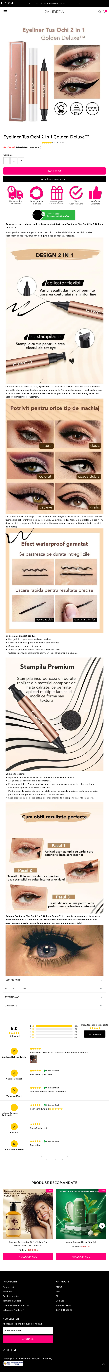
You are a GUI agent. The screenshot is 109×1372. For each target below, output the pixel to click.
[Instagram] (5, 3)
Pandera (25, 1358)
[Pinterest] (8, 3)
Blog (58, 1296)
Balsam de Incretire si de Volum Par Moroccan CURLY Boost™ (28, 1244)
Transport (7, 1291)
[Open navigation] (5, 11)
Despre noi (8, 1287)
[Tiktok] (12, 3)
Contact (60, 1301)
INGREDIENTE (13, 980)
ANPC (59, 1287)
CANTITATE (11, 1005)
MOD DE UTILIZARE (16, 988)
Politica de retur (11, 1296)
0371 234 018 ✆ (64, 1310)
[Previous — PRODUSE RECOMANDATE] (7, 1226)
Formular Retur (63, 1305)
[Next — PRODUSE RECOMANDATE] (102, 1226)
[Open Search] (99, 12)
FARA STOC (54, 171)
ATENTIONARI (12, 997)
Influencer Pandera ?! (14, 1310)
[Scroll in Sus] (103, 1364)
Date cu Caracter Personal (16, 1305)
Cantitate (8, 155)
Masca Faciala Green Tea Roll (81, 1242)
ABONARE (28, 1339)
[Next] (79, 3)
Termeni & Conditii (12, 1301)
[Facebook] (1, 3)
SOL (58, 1291)
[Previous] (29, 3)
